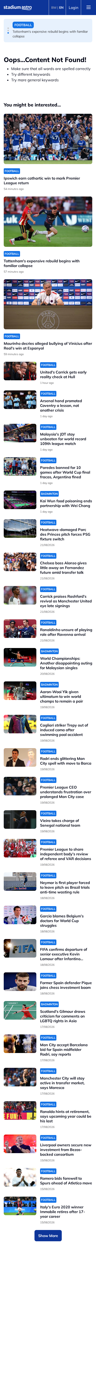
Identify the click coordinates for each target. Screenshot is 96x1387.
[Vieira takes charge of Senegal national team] (20, 819)
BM (53, 7)
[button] (8, 28)
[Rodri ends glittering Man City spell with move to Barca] (20, 757)
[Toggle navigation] (88, 7)
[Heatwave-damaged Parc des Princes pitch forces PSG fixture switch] (20, 528)
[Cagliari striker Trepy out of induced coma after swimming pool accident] (20, 724)
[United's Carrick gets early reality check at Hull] (20, 371)
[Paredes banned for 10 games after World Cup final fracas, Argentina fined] (20, 466)
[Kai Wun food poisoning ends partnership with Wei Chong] (20, 500)
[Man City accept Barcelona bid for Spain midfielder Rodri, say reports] (20, 1043)
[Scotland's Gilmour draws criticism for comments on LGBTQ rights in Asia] (20, 1010)
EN (61, 7)
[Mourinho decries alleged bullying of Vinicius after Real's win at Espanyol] (48, 304)
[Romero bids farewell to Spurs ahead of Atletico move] (20, 1177)
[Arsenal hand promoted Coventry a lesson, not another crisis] (20, 399)
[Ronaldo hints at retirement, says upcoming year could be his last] (20, 1110)
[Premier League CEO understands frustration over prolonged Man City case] (20, 786)
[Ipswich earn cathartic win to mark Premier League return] (48, 139)
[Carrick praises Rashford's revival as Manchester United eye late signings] (20, 595)
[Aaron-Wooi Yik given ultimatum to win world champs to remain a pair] (20, 690)
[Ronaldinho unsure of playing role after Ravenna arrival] (20, 628)
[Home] (18, 7)
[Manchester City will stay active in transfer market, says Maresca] (20, 1077)
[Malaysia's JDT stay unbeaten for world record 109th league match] (20, 433)
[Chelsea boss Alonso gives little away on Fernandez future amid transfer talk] (20, 562)
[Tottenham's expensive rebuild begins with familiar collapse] (48, 221)
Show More (48, 1235)
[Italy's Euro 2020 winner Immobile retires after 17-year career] (20, 1206)
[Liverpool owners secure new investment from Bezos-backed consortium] (20, 1144)
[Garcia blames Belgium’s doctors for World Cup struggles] (20, 915)
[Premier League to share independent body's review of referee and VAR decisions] (20, 848)
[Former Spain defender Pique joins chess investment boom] (20, 981)
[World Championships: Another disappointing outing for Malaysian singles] (20, 657)
